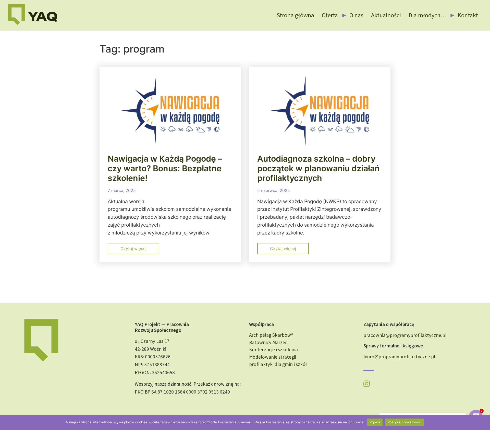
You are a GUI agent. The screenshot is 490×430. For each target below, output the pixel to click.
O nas (356, 15)
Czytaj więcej (133, 248)
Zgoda (375, 422)
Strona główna (295, 15)
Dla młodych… (427, 15)
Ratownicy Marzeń (268, 342)
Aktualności (386, 15)
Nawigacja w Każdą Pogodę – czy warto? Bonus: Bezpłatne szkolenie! (165, 168)
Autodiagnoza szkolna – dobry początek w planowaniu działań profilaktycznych (318, 168)
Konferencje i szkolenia (273, 349)
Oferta (330, 15)
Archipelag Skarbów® (271, 335)
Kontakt (468, 15)
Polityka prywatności (405, 422)
